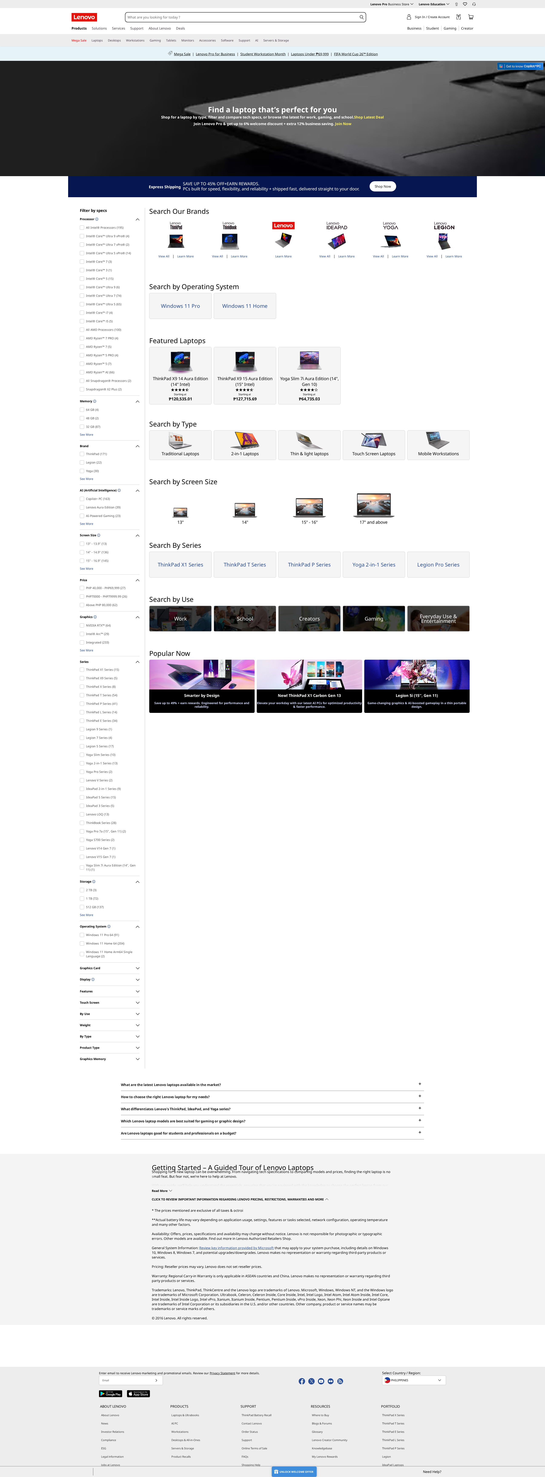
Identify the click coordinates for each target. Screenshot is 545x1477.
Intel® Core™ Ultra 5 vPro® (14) (83, 253)
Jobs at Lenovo (110, 1465)
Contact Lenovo (252, 1423)
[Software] (235, 40)
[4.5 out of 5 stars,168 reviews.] (244, 389)
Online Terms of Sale (254, 1448)
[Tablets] (178, 40)
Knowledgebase (322, 1448)
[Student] (440, 28)
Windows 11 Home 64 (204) (83, 943)
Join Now (343, 123)
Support (247, 1440)
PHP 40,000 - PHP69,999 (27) (83, 588)
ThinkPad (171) (83, 454)
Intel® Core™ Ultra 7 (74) (83, 296)
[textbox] (414, 1380)
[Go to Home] (84, 17)
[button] (464, 3)
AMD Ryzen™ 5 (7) (83, 364)
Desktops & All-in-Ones (185, 1440)
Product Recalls (181, 1456)
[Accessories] (217, 40)
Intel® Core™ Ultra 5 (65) (83, 304)
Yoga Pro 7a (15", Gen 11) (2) (83, 831)
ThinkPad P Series (393, 1448)
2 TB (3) (83, 890)
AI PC (174, 1423)
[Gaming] (457, 28)
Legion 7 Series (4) (83, 738)
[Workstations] (146, 40)
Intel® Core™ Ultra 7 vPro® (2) (83, 245)
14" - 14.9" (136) (83, 552)
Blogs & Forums (322, 1423)
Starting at (180, 397)
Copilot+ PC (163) (83, 499)
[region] (272, 186)
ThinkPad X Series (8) (83, 687)
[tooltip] (96, 219)
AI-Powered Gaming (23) (83, 516)
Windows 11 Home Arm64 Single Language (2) (83, 954)
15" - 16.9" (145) (83, 561)
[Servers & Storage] (290, 40)
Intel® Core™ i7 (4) (83, 313)
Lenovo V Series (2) (83, 780)
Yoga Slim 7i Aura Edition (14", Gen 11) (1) (83, 867)
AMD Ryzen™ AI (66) (83, 372)
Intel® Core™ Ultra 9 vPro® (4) (83, 236)
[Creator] (475, 28)
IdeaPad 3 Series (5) (83, 806)
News (104, 1423)
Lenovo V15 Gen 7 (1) (83, 857)
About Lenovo (110, 1415)
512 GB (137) (83, 907)
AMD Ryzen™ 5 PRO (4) (83, 355)
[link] (456, 5)
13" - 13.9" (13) (83, 544)
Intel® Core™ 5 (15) (83, 279)
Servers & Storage (182, 1448)
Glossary (317, 1432)
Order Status (250, 1432)
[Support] (252, 40)
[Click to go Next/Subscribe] (156, 1380)
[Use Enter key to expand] (452, 17)
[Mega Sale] (88, 40)
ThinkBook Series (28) (83, 823)
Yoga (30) (83, 471)
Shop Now (383, 186)
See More (86, 434)
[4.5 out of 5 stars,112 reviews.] (180, 389)
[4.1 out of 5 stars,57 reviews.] (309, 389)
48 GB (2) (83, 418)
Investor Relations (112, 1432)
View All (163, 256)
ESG (103, 1448)
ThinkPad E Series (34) (83, 721)
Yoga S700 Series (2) (83, 840)
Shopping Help (251, 1465)
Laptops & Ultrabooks (185, 1415)
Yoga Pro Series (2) (83, 772)
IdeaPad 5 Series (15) (83, 797)
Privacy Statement (222, 1373)
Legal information (112, 1456)
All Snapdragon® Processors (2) (83, 381)
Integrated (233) (83, 642)
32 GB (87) (83, 427)
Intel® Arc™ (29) (83, 634)
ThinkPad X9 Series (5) (83, 678)
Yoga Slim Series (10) (83, 755)
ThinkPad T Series (393, 1423)
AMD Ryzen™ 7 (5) (83, 347)
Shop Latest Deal (369, 117)
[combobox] (241, 17)
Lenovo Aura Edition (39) (83, 507)
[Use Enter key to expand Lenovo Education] (448, 4)
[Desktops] (122, 40)
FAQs (245, 1456)
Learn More (185, 256)
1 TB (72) (83, 898)
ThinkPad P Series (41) (83, 704)
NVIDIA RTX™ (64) (83, 625)
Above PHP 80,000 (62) (83, 605)
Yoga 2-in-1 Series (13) (83, 763)
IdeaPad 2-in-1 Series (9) (83, 789)
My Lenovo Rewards (325, 1456)
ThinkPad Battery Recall (256, 1415)
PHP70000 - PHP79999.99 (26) (83, 596)
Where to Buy (320, 1415)
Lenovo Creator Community (329, 1440)
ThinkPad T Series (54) (83, 695)
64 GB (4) (83, 410)
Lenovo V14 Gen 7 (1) (83, 848)
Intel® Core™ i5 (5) (83, 321)
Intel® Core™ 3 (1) (83, 270)
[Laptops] (104, 40)
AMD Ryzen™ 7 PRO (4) (83, 338)
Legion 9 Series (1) (83, 729)
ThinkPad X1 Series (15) (83, 670)
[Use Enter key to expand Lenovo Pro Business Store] (412, 4)
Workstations (179, 1432)
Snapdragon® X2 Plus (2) (83, 389)
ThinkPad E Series (393, 1432)
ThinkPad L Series (393, 1440)
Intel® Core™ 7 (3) (83, 262)
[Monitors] (196, 40)
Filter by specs (93, 210)
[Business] (423, 28)
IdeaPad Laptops (393, 1465)
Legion (386, 1456)
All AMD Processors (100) (83, 330)
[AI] (260, 40)
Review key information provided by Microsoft (236, 1248)
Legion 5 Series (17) (83, 746)
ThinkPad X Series (393, 1415)
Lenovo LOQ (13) (83, 814)
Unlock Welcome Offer (296, 1472)
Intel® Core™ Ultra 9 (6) (83, 287)
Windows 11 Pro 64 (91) (83, 935)
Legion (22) (83, 462)
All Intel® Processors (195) (83, 227)
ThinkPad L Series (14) (83, 712)
